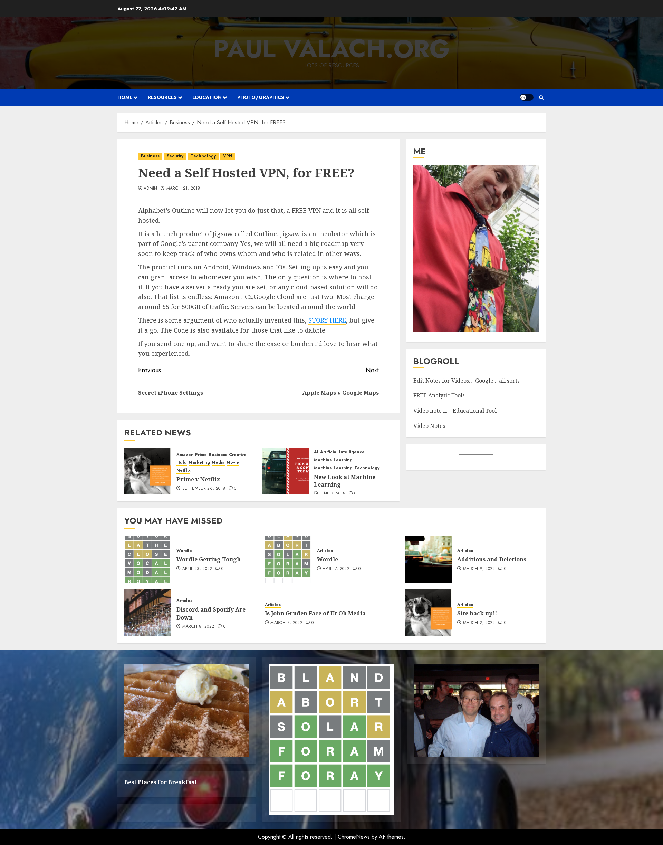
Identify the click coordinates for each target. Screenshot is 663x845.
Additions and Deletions (491, 559)
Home (124, 97)
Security (175, 156)
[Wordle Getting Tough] (147, 559)
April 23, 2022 (197, 569)
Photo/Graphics (260, 97)
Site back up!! (477, 613)
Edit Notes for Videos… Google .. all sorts (466, 380)
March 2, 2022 (479, 623)
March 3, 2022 (286, 623)
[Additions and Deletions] (428, 559)
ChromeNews (354, 837)
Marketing (199, 462)
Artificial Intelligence (342, 452)
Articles (325, 551)
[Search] (541, 97)
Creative (238, 455)
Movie (233, 462)
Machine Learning (333, 460)
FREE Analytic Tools (439, 395)
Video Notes (429, 425)
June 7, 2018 (332, 494)
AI (316, 452)
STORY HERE (327, 320)
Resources (162, 97)
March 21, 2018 (183, 188)
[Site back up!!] (428, 612)
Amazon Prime (191, 455)
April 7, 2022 (336, 569)
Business (150, 156)
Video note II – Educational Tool (455, 410)
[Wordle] (288, 559)
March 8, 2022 (198, 627)
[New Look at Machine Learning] (285, 471)
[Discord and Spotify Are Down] (147, 612)
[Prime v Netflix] (147, 471)
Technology (203, 156)
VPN (227, 156)
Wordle (184, 551)
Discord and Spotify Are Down (211, 613)
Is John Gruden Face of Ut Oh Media (315, 613)
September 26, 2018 (203, 488)
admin (150, 188)
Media (218, 462)
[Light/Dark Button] (527, 97)
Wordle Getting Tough (208, 559)
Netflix (183, 470)
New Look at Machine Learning (344, 480)
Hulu (181, 462)
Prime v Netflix (198, 479)
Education (207, 97)
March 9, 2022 (479, 569)
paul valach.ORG (331, 49)
